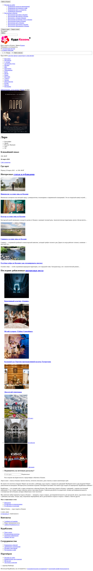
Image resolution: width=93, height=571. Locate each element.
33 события (31, 442)
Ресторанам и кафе (10, 550)
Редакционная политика (11, 534)
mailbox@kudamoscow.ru (11, 524)
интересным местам (9, 48)
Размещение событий (11, 545)
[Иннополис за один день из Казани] (13, 190)
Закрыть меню (15, 29)
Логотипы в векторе (10, 562)
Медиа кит (7, 561)
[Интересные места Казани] (15, 418)
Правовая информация (11, 535)
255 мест (30, 418)
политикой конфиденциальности (58, 568)
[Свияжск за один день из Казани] (13, 235)
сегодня (10, 55)
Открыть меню (5, 29)
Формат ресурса (9, 537)
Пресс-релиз (8, 532)
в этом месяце (29, 55)
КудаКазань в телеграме (11, 506)
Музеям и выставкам (10, 548)
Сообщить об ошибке (11, 521)
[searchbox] (46, 33)
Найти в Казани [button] (5, 1)
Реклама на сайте (9, 557)
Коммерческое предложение (13, 559)
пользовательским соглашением (37, 568)
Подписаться (26, 474)
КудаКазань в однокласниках (13, 504)
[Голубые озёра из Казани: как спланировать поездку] (13, 259)
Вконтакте (7, 502)
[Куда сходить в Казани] (21, 44)
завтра (15, 55)
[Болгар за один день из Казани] (13, 213)
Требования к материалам (12, 546)
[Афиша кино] (15, 467)
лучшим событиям (7, 50)
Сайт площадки (5, 162)
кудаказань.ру (5, 513)
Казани (22, 45)
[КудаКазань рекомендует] (15, 442)
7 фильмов (31, 467)
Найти (3, 33)
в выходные (21, 55)
